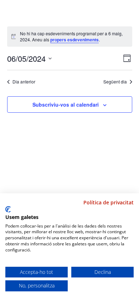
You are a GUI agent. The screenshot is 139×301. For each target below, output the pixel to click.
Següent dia (115, 82)
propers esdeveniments (74, 39)
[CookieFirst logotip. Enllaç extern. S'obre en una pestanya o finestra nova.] (8, 209)
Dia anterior (23, 82)
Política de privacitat (108, 202)
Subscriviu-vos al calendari (65, 104)
